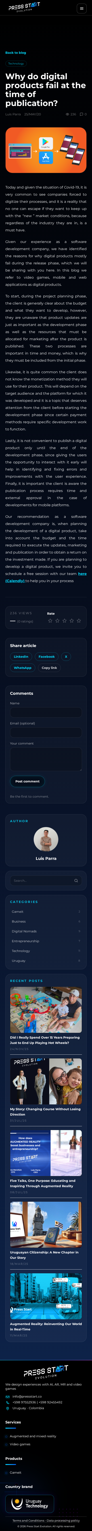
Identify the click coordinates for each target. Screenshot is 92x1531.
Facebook (47, 657)
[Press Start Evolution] (24, 7)
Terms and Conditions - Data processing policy (46, 1520)
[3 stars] (64, 621)
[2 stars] (57, 621)
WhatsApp (22, 668)
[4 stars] (72, 621)
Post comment (27, 781)
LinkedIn (21, 657)
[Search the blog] (76, 881)
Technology (16, 63)
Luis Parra (13, 114)
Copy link (49, 668)
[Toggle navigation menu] (82, 8)
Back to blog (15, 53)
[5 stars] (79, 621)
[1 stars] (50, 621)
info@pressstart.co (27, 1396)
